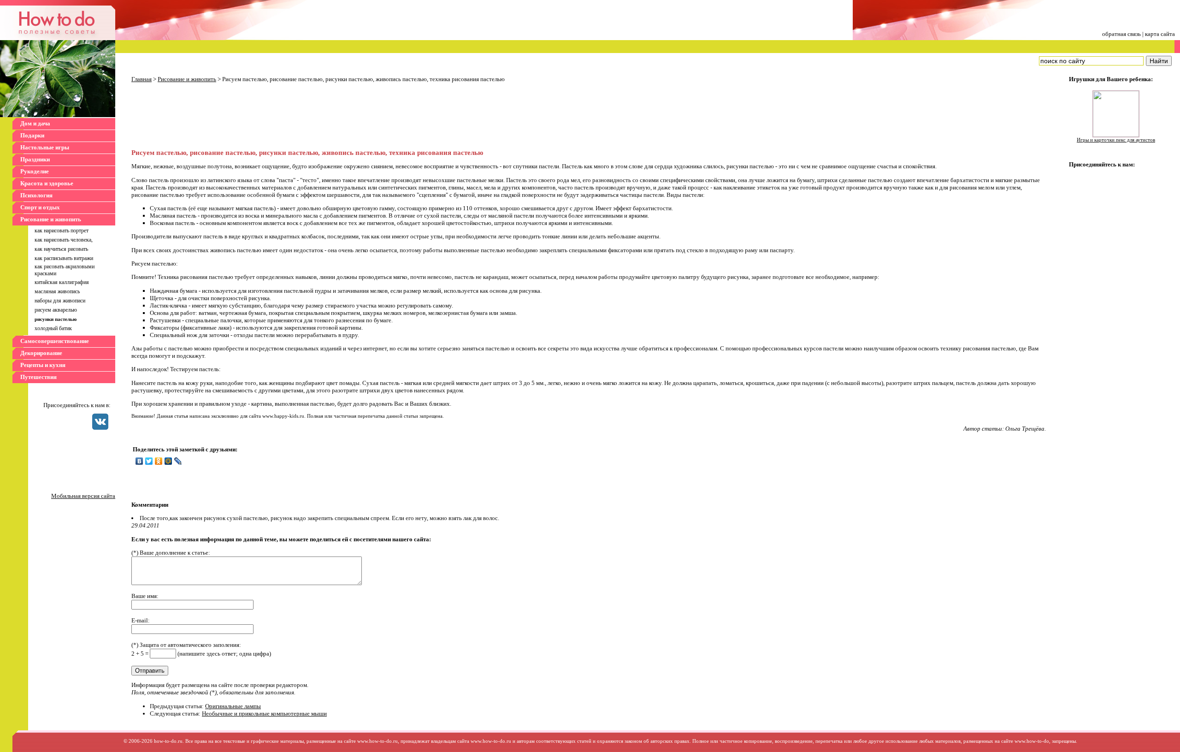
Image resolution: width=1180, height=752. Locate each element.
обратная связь (1121, 33)
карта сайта (1160, 33)
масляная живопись (57, 291)
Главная (141, 79)
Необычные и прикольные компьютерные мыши (264, 713)
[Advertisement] (209, 117)
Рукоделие (34, 171)
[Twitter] (149, 461)
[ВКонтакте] (139, 461)
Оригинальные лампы (233, 706)
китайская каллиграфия (62, 282)
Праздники (35, 159)
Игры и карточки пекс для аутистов (1116, 139)
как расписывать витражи (64, 258)
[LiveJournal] (178, 461)
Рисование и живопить (50, 219)
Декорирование (41, 352)
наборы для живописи (60, 300)
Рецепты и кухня (42, 364)
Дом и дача (35, 123)
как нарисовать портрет (61, 230)
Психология (36, 195)
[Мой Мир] (168, 461)
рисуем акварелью (56, 310)
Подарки (32, 135)
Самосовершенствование (54, 341)
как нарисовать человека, (64, 240)
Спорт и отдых (40, 207)
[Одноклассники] (159, 461)
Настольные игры (44, 147)
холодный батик (53, 328)
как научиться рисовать (61, 249)
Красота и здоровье (46, 183)
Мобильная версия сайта (83, 495)
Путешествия (38, 376)
